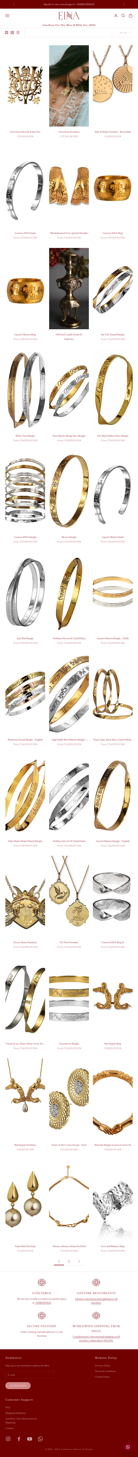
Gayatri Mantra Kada (113, 537)
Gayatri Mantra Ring (25, 334)
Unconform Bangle (69, 1043)
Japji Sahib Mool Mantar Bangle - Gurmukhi (69, 740)
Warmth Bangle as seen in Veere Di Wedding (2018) (112, 1145)
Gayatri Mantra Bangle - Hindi (113, 638)
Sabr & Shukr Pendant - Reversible (113, 131)
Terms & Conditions (105, 1371)
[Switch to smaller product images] (12, 32)
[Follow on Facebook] (19, 1439)
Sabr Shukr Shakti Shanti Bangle (25, 841)
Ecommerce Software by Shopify (77, 1449)
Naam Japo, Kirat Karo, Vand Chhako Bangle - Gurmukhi (112, 740)
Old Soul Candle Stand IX (69, 334)
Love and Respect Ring (113, 1246)
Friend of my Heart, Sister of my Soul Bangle (25, 1044)
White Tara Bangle (25, 435)
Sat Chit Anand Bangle (113, 334)
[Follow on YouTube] (29, 1439)
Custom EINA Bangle (25, 537)
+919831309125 (43, 1302)
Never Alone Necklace (25, 942)
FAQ (7, 1407)
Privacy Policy (102, 1365)
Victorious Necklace (69, 131)
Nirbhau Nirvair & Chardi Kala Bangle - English (69, 841)
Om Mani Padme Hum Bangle (112, 435)
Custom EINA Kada (25, 233)
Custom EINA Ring (113, 233)
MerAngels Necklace (25, 1144)
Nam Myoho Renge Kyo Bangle (69, 435)
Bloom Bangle (69, 537)
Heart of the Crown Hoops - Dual (68, 1144)
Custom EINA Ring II (112, 942)
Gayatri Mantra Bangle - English (113, 841)
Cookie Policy (102, 1376)
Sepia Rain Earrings (25, 1246)
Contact (9, 1428)
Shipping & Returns (15, 1412)
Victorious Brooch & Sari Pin (25, 131)
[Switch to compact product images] (18, 32)
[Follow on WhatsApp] (40, 1439)
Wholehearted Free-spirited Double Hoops (69, 233)
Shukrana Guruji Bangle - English (25, 739)
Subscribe (18, 1385)
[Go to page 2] (79, 1261)
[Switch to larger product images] (6, 32)
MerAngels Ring (112, 1043)
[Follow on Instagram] (8, 1439)
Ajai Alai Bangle (25, 638)
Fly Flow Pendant (69, 942)
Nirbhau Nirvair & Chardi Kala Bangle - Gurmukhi (69, 638)
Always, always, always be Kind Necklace (69, 1246)
